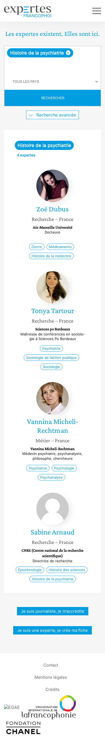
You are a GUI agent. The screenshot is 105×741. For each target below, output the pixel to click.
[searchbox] (53, 65)
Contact (50, 664)
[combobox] (52, 60)
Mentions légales (50, 677)
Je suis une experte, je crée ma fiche (52, 630)
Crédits (53, 689)
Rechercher (52, 98)
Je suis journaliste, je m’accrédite (52, 611)
